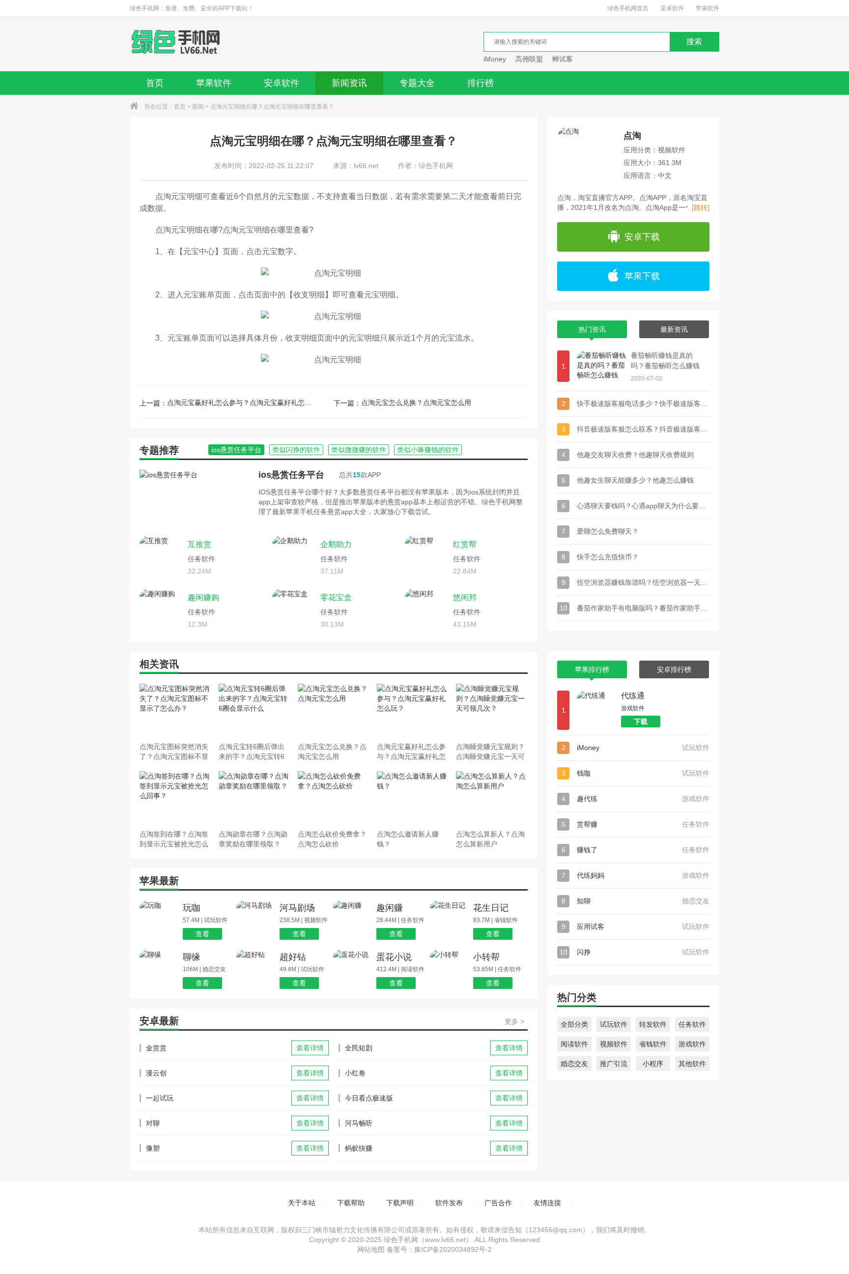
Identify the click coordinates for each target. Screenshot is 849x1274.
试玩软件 (613, 1024)
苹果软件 (707, 8)
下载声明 (400, 1203)
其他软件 (692, 1064)
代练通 (633, 696)
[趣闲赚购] (161, 610)
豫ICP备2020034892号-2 (453, 1249)
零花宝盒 (336, 597)
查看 (202, 934)
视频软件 (613, 1044)
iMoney (494, 59)
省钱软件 (653, 1044)
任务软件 (692, 1024)
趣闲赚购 (203, 597)
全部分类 (574, 1024)
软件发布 (449, 1203)
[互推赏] (161, 557)
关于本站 (301, 1203)
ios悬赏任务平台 (291, 475)
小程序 (653, 1064)
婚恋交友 (574, 1064)
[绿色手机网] (176, 44)
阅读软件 (574, 1044)
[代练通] (596, 710)
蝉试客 (562, 59)
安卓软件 (672, 8)
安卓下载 (642, 237)
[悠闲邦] (426, 610)
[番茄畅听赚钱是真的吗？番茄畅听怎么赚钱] (601, 366)
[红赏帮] (426, 557)
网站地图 (371, 1249)
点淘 (632, 136)
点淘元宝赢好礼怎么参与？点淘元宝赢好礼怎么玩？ (240, 402)
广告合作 (498, 1203)
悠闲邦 (465, 597)
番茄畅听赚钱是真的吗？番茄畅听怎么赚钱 (665, 360)
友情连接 (547, 1203)
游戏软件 (692, 1044)
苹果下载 (642, 276)
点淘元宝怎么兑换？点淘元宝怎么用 (416, 402)
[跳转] (700, 207)
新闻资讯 (349, 83)
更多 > (514, 1021)
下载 (641, 721)
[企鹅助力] (293, 557)
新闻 (198, 106)
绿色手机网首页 (628, 8)
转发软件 (653, 1024)
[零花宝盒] (293, 610)
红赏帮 (465, 544)
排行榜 (480, 83)
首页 (155, 83)
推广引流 (613, 1064)
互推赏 (199, 544)
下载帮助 (351, 1203)
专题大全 (417, 83)
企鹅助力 (336, 544)
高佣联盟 (529, 59)
